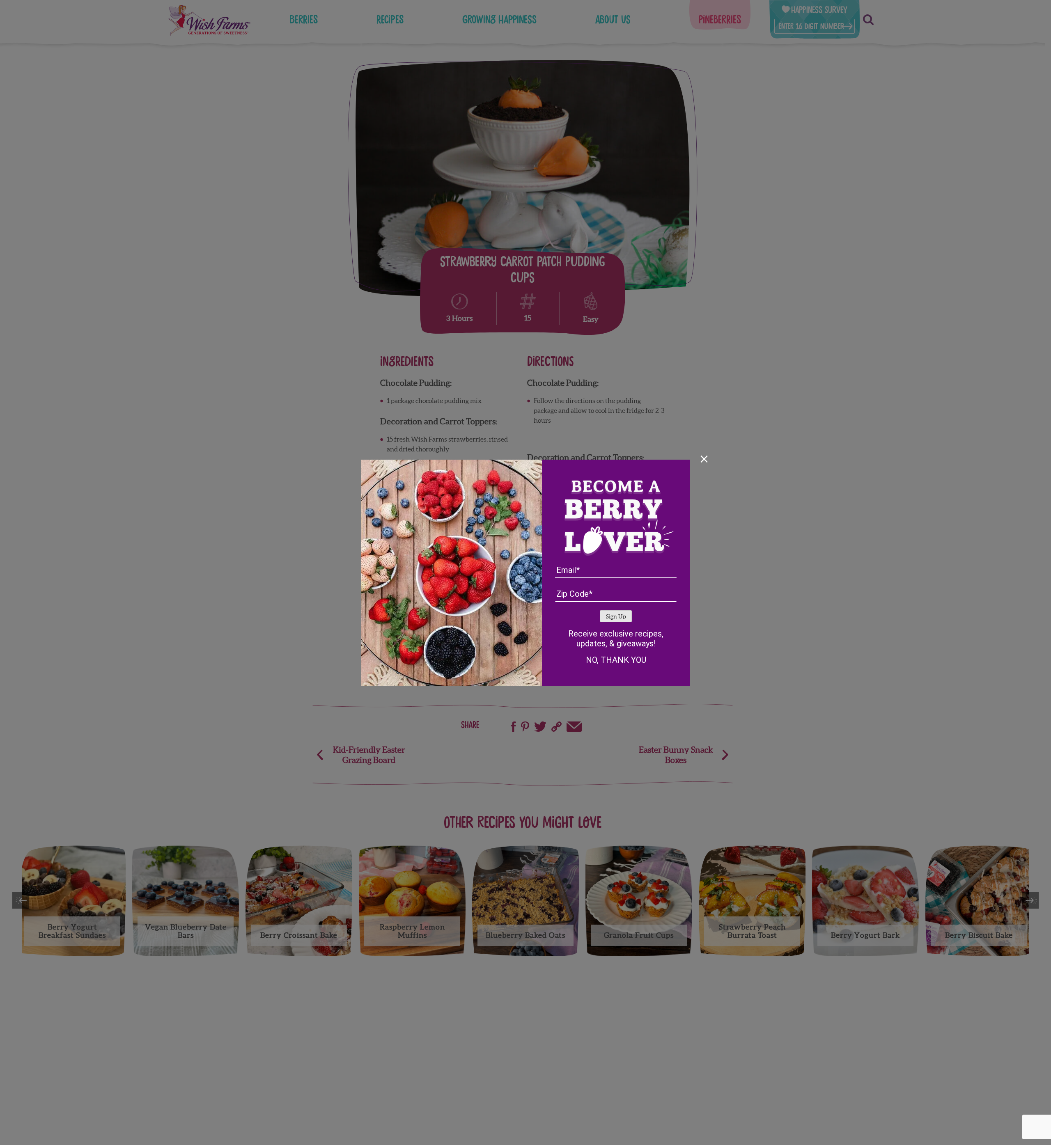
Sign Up (616, 617)
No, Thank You (616, 660)
